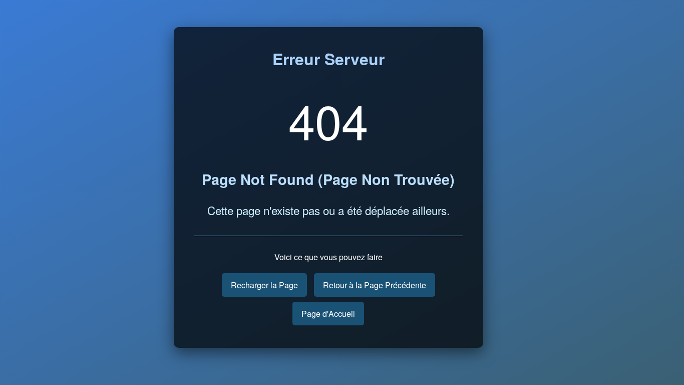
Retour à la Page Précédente (374, 285)
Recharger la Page (264, 285)
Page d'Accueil (328, 313)
